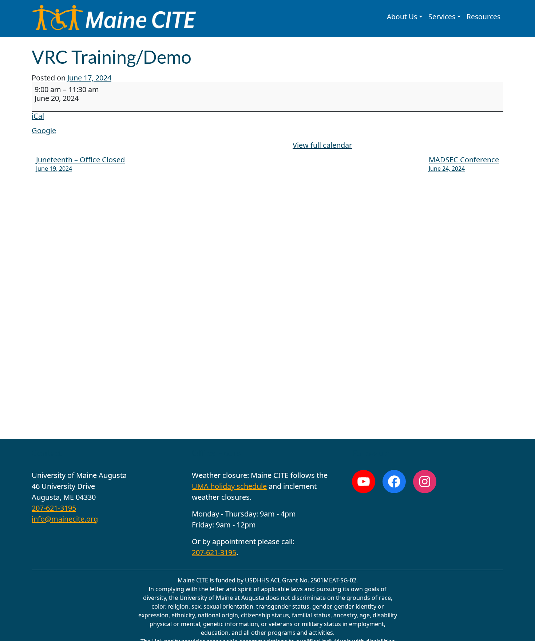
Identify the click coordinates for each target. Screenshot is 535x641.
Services (441, 16)
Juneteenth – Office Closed (80, 164)
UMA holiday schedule (229, 486)
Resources (483, 16)
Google (44, 130)
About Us (402, 16)
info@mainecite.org (65, 519)
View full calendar (322, 145)
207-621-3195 (54, 508)
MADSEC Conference (464, 164)
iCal (38, 116)
